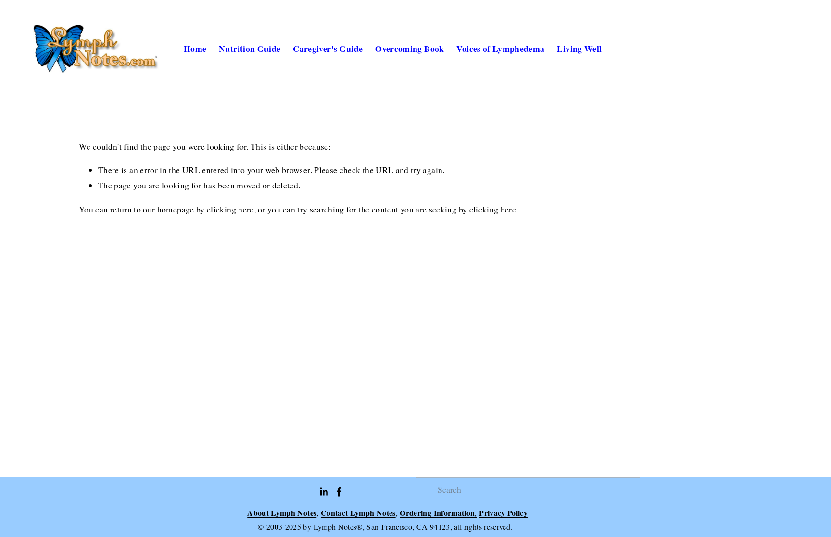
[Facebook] (339, 492)
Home (195, 48)
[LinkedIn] (323, 492)
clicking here (230, 209)
